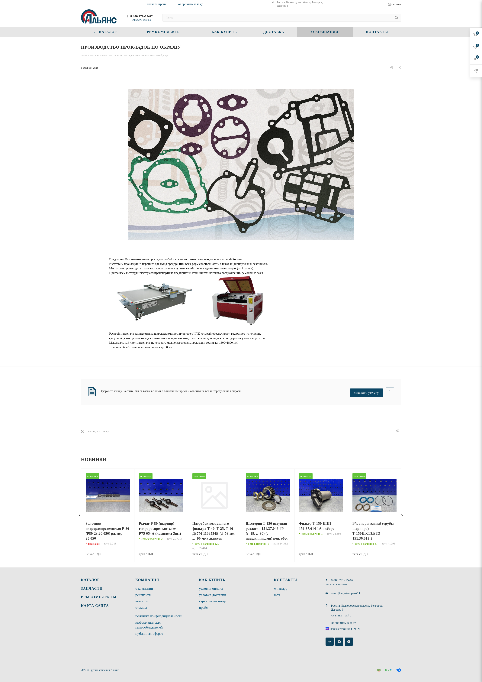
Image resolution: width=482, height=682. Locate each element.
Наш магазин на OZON (345, 629)
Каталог (90, 580)
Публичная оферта (149, 633)
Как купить (212, 580)
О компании (144, 588)
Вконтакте (330, 642)
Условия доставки (212, 595)
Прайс (203, 607)
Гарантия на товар (212, 601)
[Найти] (396, 18)
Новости (141, 601)
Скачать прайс (157, 4)
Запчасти (91, 588)
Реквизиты (143, 595)
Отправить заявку (190, 4)
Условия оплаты (211, 588)
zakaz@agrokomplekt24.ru (347, 593)
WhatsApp (281, 588)
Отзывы (141, 607)
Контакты (285, 580)
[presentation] (80, 515)
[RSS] (391, 67)
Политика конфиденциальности (158, 616)
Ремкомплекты (98, 597)
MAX (277, 595)
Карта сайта (95, 606)
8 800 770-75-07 (141, 16)
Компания (147, 580)
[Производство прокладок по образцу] (241, 164)
